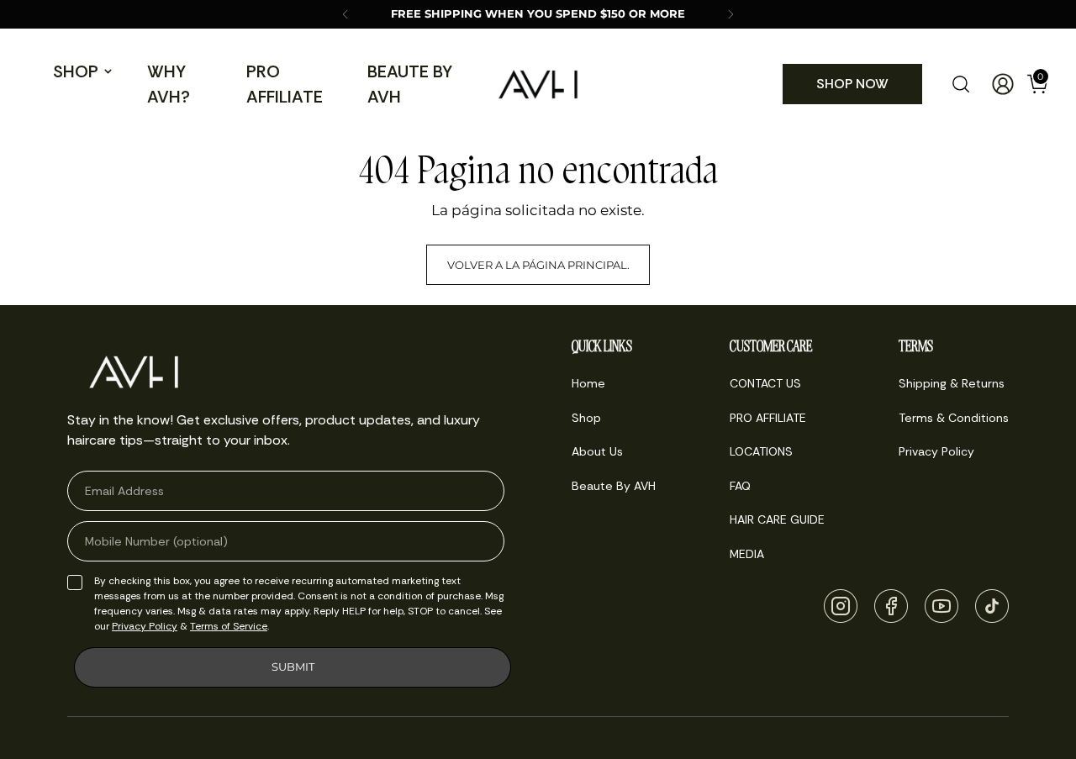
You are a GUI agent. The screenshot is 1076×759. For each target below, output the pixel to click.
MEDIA (747, 553)
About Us (597, 451)
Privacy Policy (144, 626)
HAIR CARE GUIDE (777, 519)
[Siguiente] (730, 14)
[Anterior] (345, 14)
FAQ (740, 485)
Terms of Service (228, 626)
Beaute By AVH (409, 84)
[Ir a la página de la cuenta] (996, 84)
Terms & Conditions (954, 417)
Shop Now (852, 83)
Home (588, 383)
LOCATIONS (761, 451)
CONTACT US (765, 383)
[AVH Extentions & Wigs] (538, 84)
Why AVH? (168, 84)
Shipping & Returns (952, 383)
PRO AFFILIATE (284, 84)
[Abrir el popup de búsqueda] (961, 84)
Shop (75, 71)
